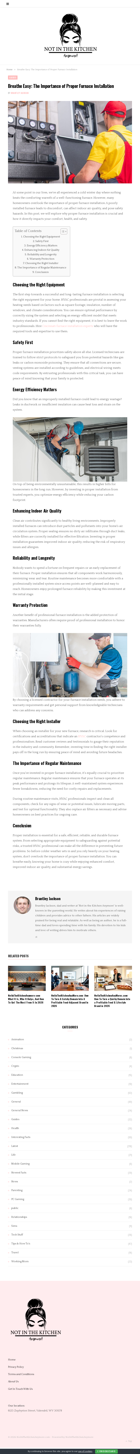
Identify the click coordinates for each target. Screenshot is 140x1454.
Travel (15, 1252)
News (14, 1181)
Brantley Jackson (19, 93)
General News (19, 1110)
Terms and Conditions (21, 1374)
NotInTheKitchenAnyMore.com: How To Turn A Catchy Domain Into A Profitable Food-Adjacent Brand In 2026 (70, 1000)
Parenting (16, 1190)
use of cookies (85, 1451)
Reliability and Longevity (42, 254)
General (16, 1101)
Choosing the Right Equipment (41, 236)
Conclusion (42, 272)
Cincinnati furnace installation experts (67, 326)
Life (13, 1154)
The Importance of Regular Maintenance (41, 267)
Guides (12, 77)
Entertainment (19, 1083)
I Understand (106, 1451)
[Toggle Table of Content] (62, 231)
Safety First (41, 241)
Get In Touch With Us (20, 1389)
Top (130, 1441)
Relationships (19, 1217)
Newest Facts (18, 1172)
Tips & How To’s (20, 1243)
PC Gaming (17, 1199)
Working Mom (20, 1261)
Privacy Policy (16, 1367)
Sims (14, 1226)
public (14, 1208)
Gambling (17, 1092)
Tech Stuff (17, 1234)
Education (17, 1075)
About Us (13, 1381)
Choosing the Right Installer (41, 263)
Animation (17, 1039)
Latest (14, 1146)
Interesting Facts (20, 1137)
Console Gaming (21, 1057)
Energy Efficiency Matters (42, 245)
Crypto (15, 1066)
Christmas (17, 1048)
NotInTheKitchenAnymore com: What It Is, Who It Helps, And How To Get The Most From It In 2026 (26, 998)
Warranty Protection (42, 258)
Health (15, 1128)
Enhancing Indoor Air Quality (41, 250)
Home (9, 69)
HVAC (82, 736)
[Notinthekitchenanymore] (70, 35)
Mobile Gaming (20, 1163)
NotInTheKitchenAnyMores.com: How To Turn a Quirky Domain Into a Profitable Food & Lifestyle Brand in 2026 (112, 1000)
